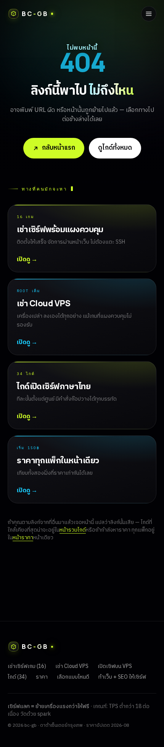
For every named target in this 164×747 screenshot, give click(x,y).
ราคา (42, 677)
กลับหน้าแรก (58, 147)
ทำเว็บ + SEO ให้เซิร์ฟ (122, 677)
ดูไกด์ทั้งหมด (115, 147)
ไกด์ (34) (17, 677)
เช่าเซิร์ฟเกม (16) (27, 666)
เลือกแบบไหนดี (73, 677)
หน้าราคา (23, 537)
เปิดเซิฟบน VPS (115, 666)
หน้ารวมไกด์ (72, 529)
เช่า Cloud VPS (71, 666)
